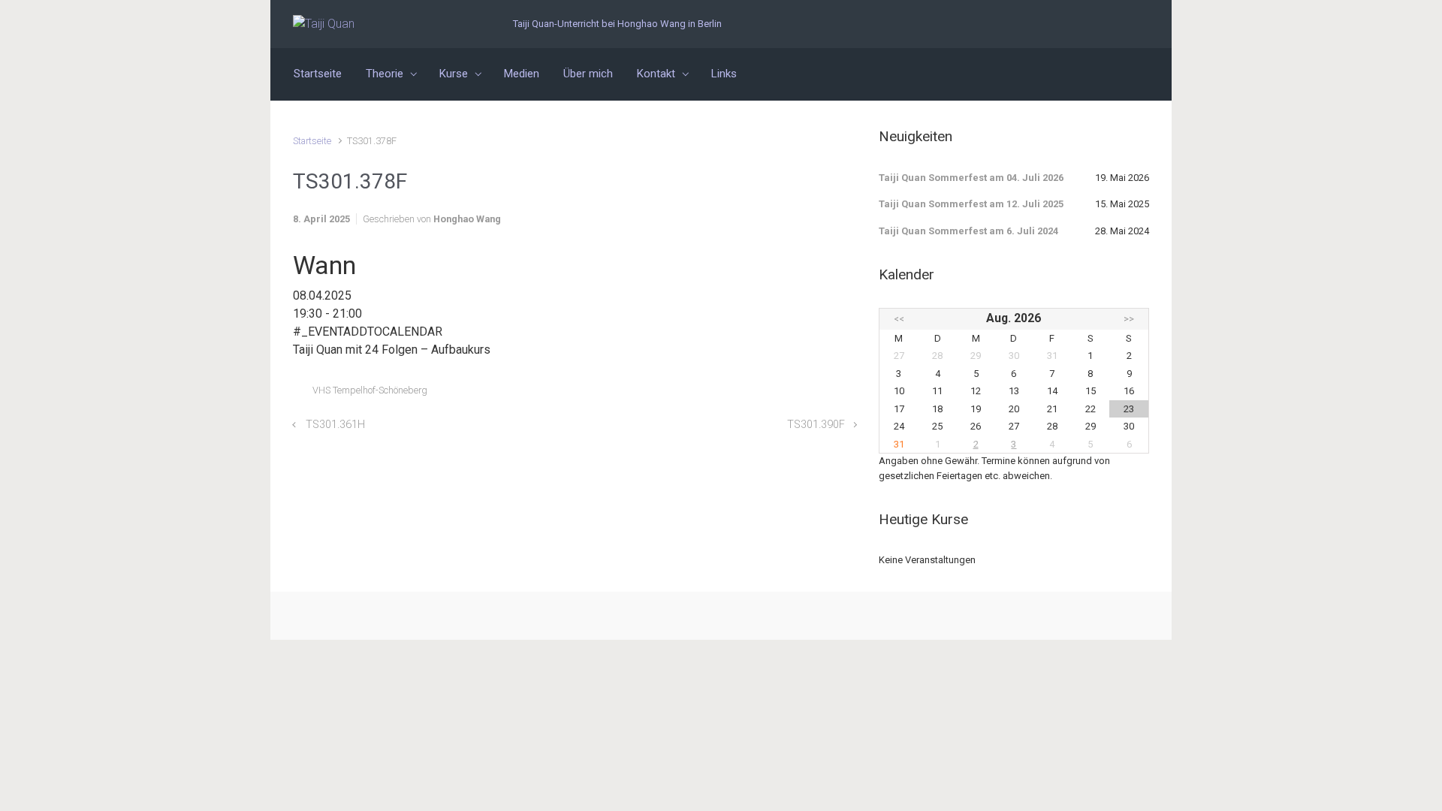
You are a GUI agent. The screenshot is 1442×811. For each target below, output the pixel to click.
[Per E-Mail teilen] (828, 394)
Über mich (588, 73)
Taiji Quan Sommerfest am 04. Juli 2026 (971, 177)
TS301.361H (335, 424)
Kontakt (656, 73)
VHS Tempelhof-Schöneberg (369, 390)
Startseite (318, 73)
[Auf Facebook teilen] (785, 394)
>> (1129, 318)
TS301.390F (816, 424)
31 (899, 444)
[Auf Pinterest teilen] (806, 394)
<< (899, 318)
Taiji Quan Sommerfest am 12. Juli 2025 (971, 204)
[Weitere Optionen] (848, 394)
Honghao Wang (467, 219)
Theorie (384, 73)
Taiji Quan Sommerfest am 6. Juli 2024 (968, 231)
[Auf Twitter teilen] (763, 394)
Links (724, 73)
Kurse (453, 73)
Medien (521, 73)
